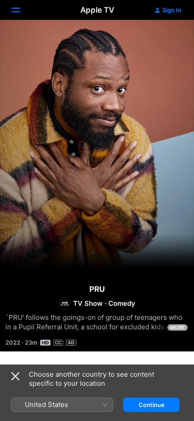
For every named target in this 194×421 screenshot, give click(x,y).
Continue (152, 404)
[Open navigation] (21, 10)
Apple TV (97, 9)
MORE (177, 327)
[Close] (15, 376)
